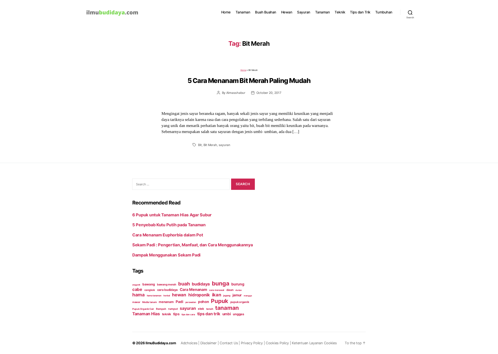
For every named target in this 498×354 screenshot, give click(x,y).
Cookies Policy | (279, 343)
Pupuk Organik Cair (143, 308)
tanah (209, 308)
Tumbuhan (383, 12)
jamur (237, 295)
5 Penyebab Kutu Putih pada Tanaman (169, 224)
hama (138, 295)
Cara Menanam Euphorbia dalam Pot (167, 234)
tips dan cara (188, 314)
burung (237, 284)
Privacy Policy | (253, 343)
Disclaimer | (210, 343)
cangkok (149, 289)
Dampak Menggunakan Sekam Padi (166, 255)
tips (176, 314)
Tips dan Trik (360, 12)
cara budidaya (167, 290)
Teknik (340, 12)
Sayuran (303, 12)
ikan (216, 295)
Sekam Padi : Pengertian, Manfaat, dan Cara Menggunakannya (192, 244)
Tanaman (243, 12)
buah (184, 284)
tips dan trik (208, 313)
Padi (179, 301)
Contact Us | (230, 343)
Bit (200, 145)
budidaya (201, 283)
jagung (226, 295)
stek (201, 309)
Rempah (161, 308)
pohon (203, 301)
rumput (173, 308)
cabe (137, 289)
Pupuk (219, 301)
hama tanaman (154, 295)
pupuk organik (239, 302)
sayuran (224, 145)
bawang (148, 284)
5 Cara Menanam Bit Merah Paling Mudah (249, 81)
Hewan (286, 12)
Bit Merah (210, 145)
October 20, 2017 (268, 93)
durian (238, 290)
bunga (220, 283)
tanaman (227, 307)
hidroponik (199, 294)
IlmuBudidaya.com (161, 343)
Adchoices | (190, 343)
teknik (166, 314)
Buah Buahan (265, 12)
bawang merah (166, 284)
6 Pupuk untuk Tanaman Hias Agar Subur (172, 214)
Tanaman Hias (146, 313)
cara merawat (216, 290)
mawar (136, 302)
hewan (179, 294)
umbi (226, 314)
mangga (248, 295)
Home (226, 12)
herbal (166, 295)
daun (229, 290)
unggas (238, 314)
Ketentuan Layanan (308, 343)
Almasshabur (235, 93)
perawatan (190, 302)
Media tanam (149, 302)
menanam (166, 302)
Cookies (330, 343)
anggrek (136, 285)
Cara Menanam (193, 289)
